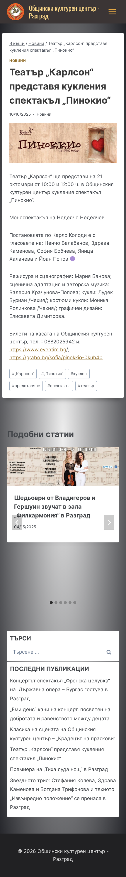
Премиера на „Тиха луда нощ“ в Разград (59, 769)
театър (86, 385)
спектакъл (59, 385)
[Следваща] (109, 522)
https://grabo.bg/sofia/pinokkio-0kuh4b (56, 357)
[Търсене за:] (63, 652)
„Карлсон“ (23, 373)
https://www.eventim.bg (37, 350)
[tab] (51, 602)
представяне (26, 385)
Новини (17, 60)
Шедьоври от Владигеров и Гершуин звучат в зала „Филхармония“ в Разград (54, 506)
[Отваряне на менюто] (112, 12)
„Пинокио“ (52, 373)
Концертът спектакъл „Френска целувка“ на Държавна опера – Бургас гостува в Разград (60, 689)
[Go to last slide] (17, 522)
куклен (79, 373)
